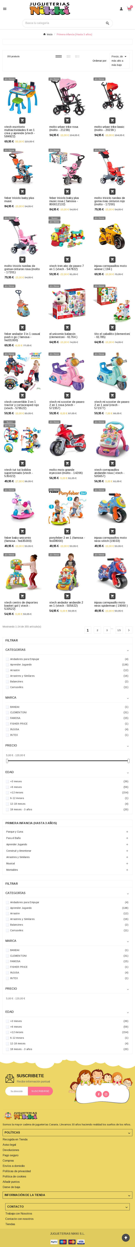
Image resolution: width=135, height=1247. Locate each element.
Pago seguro (10, 1155)
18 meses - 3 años (69, 809)
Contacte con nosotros (19, 1218)
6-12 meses (69, 798)
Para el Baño (13, 838)
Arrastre (69, 670)
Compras (8, 1160)
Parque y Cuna (14, 831)
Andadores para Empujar (69, 659)
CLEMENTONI (69, 712)
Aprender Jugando (69, 664)
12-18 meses (69, 803)
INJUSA (69, 729)
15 (119, 630)
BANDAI (69, 706)
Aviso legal (9, 1144)
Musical (10, 863)
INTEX (69, 735)
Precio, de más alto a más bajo (120, 60)
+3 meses (69, 781)
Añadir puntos (11, 1181)
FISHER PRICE (69, 723)
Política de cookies (14, 1176)
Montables (12, 869)
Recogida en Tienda (15, 1139)
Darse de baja (11, 1187)
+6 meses (69, 787)
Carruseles (69, 687)
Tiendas (10, 1224)
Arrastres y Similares (69, 675)
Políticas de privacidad (17, 1171)
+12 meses (69, 792)
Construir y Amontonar (18, 850)
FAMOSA (69, 718)
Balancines (69, 681)
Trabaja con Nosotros (18, 1213)
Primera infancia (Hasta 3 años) (31, 823)
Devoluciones (11, 1150)
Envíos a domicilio (14, 1165)
